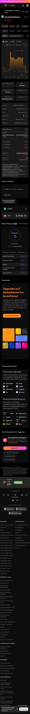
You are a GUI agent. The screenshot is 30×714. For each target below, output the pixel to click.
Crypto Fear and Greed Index (6, 601)
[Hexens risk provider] (15, 246)
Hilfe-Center (3, 680)
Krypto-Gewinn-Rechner (6, 580)
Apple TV (2, 656)
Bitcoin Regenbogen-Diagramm (6, 593)
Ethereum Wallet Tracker (6, 555)
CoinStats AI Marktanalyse (7, 535)
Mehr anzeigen (23, 223)
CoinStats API (18, 537)
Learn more (23, 1)
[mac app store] (15, 513)
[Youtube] (13, 500)
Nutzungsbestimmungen (6, 665)
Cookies (12, 707)
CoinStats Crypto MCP (6, 624)
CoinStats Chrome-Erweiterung (5, 647)
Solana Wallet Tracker (6, 550)
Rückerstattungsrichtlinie (6, 673)
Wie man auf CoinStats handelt (6, 697)
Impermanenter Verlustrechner (4, 586)
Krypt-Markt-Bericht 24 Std (7, 607)
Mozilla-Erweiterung (5, 653)
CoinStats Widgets (5, 605)
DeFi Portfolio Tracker (6, 540)
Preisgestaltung (19, 527)
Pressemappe (18, 530)
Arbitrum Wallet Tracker (6, 548)
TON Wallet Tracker (5, 560)
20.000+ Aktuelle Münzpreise (4, 615)
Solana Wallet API (5, 632)
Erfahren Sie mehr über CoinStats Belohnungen (6, 701)
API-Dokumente (19, 540)
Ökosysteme (3, 573)
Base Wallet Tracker (5, 558)
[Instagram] (8, 496)
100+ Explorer (4, 619)
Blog (1, 530)
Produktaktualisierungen (21, 525)
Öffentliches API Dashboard (22, 542)
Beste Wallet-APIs (10, 459)
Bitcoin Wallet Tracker (6, 566)
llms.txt (2, 627)
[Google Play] (21, 509)
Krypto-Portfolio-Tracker (6, 525)
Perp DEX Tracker (5, 571)
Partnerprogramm (5, 537)
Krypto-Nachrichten (5, 532)
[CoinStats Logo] (9, 5)
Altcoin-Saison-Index (5, 612)
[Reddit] (22, 496)
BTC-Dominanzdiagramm (6, 610)
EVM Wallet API (4, 634)
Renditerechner (4, 583)
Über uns (17, 548)
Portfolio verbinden (11, 315)
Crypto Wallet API (5, 629)
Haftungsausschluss (5, 663)
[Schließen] (28, 1)
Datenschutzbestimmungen (7, 668)
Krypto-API (14, 448)
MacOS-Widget (4, 651)
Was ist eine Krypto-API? (12, 452)
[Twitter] (26, 116)
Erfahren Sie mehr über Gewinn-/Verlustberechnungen (7, 693)
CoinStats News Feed (20, 545)
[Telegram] (23, 116)
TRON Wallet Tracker (6, 563)
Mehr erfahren (15, 243)
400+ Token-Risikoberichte (7, 622)
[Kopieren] (23, 105)
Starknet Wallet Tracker (6, 542)
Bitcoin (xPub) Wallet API (6, 639)
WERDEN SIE (18, 482)
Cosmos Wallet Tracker (6, 553)
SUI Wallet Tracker (5, 568)
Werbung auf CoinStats (21, 535)
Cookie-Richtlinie (4, 670)
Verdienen (3, 527)
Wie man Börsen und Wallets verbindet (5, 683)
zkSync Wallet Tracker (6, 545)
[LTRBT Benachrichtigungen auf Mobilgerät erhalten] (17, 26)
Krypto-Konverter (5, 590)
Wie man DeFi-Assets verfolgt (6, 687)
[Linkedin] (26, 496)
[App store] (9, 509)
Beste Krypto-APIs (10, 456)
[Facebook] (17, 500)
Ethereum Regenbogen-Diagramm (6, 597)
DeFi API (2, 637)
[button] (23, 105)
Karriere (17, 532)
